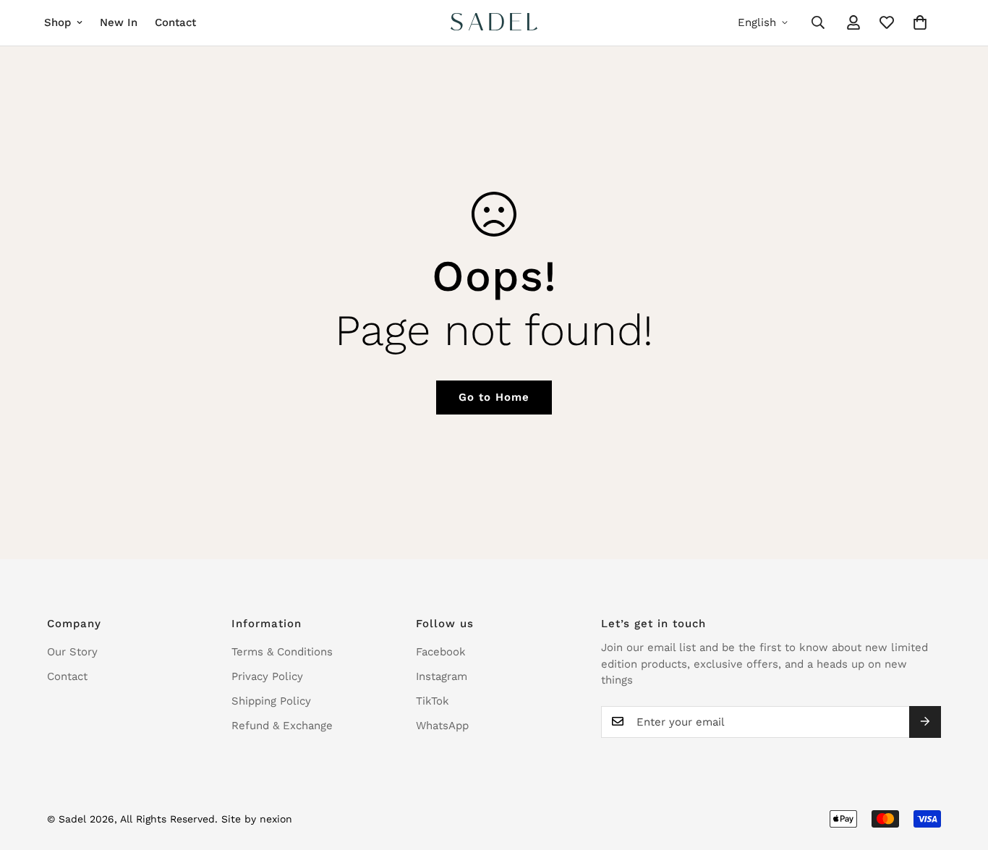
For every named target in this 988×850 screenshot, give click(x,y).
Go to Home (494, 397)
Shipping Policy (271, 700)
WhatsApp (442, 725)
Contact (175, 22)
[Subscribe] (925, 721)
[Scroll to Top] (959, 771)
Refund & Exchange (282, 725)
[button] (920, 22)
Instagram (441, 676)
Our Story (72, 651)
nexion (276, 819)
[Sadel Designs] (494, 23)
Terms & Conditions (282, 651)
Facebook (441, 651)
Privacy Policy (267, 676)
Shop (57, 22)
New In (118, 22)
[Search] (818, 22)
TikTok (432, 700)
